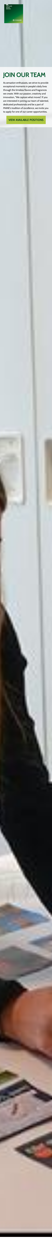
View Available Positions (26, 119)
